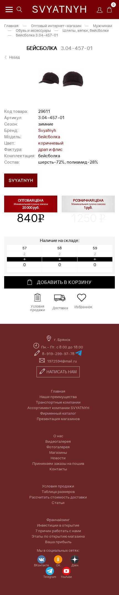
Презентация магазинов (58, 419)
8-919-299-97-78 (58, 353)
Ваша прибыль (58, 542)
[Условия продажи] (37, 297)
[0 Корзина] (109, 11)
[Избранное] (81, 297)
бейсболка (49, 136)
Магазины (58, 452)
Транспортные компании (58, 402)
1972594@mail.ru (62, 361)
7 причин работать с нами (58, 531)
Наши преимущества (58, 396)
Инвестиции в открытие (58, 525)
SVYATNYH (59, 9)
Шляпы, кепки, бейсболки (86, 30)
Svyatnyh (47, 130)
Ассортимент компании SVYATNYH (58, 407)
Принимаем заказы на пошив (58, 463)
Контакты (58, 469)
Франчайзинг (58, 519)
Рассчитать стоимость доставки (58, 497)
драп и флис (50, 149)
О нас (58, 436)
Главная (11, 25)
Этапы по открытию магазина (58, 536)
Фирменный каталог (58, 413)
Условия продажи (58, 486)
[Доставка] (59, 297)
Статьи (58, 502)
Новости (58, 458)
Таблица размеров (58, 491)
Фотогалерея (58, 447)
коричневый (50, 142)
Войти (101, 12)
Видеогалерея (58, 441)
